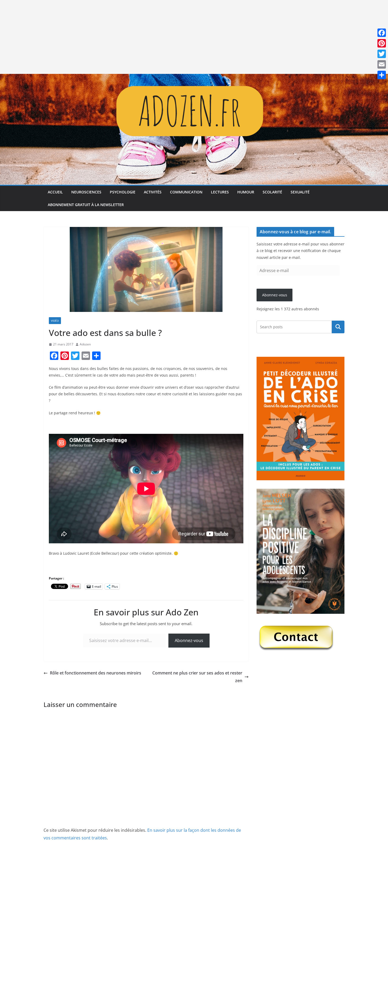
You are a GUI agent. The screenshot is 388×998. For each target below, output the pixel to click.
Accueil (55, 191)
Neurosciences (86, 191)
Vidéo (55, 320)
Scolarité (272, 191)
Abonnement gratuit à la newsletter (86, 204)
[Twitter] (381, 54)
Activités (153, 191)
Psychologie (122, 191)
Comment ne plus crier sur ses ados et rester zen (197, 676)
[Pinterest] (381, 43)
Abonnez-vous (189, 640)
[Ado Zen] (194, 77)
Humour (245, 191)
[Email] (381, 64)
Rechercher (338, 327)
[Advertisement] (158, 37)
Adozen (85, 344)
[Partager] (381, 75)
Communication (186, 191)
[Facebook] (381, 32)
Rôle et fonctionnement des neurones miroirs (95, 673)
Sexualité (300, 191)
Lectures (220, 191)
